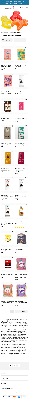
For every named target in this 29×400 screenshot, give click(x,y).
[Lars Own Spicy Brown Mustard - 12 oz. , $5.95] (21, 211)
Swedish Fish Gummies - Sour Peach (21, 66)
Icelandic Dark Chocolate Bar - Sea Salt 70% (20, 197)
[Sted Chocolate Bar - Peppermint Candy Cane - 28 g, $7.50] (21, 158)
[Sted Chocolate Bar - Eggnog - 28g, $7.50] (7, 133)
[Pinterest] (14, 365)
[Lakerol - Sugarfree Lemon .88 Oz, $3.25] (7, 239)
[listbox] (20, 40)
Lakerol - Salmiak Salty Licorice (7, 275)
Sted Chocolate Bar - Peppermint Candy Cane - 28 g (20, 170)
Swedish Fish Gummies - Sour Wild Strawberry (7, 92)
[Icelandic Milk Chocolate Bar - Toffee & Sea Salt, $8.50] (7, 185)
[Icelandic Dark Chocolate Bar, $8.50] (21, 81)
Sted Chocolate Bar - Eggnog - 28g (6, 144)
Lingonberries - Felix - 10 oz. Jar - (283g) (7, 117)
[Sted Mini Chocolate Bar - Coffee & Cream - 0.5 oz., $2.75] (21, 106)
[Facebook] (10, 365)
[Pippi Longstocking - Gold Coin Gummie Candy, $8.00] (7, 54)
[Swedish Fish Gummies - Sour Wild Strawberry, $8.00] (7, 81)
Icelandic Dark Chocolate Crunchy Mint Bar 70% (7, 223)
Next (23, 311)
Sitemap (21, 392)
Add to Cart (7, 61)
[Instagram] (18, 365)
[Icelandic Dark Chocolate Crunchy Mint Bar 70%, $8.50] (7, 211)
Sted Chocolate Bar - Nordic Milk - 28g (6, 169)
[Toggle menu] (27, 7)
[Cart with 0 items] (23, 7)
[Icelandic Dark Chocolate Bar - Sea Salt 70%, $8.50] (21, 185)
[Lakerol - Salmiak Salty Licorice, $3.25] (7, 264)
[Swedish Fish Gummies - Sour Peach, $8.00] (21, 54)
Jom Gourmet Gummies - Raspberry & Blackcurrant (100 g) (21, 276)
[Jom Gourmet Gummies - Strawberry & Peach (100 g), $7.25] (7, 290)
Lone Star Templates (11, 393)
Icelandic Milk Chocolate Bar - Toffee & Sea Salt (7, 197)
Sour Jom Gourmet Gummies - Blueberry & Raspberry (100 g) (21, 303)
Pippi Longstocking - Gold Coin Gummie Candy (6, 67)
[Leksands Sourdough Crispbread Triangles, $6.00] (21, 239)
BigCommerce (23, 393)
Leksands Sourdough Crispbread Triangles (20, 250)
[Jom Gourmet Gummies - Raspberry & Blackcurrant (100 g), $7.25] (21, 264)
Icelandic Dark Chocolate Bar (19, 92)
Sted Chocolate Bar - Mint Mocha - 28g (20, 144)
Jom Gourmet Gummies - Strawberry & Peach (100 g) (7, 303)
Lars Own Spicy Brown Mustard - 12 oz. (20, 222)
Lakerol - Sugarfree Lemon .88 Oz (6, 250)
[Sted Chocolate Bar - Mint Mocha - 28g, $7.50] (21, 133)
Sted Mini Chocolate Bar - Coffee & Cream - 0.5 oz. (21, 118)
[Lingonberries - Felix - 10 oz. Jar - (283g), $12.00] (7, 106)
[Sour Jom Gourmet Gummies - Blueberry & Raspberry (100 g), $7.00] (21, 290)
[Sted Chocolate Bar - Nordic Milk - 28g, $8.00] (7, 158)
